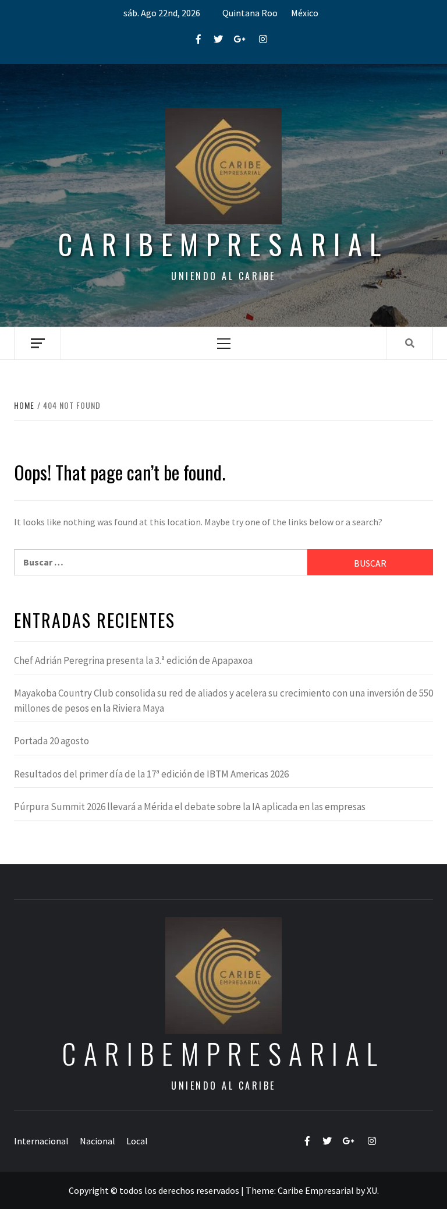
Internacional (41, 1141)
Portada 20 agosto (51, 740)
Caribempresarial (223, 243)
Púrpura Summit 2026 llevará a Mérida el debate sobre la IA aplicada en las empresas (190, 806)
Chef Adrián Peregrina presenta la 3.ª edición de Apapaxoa (133, 660)
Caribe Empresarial (316, 1190)
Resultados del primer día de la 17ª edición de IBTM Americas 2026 (151, 774)
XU (372, 1190)
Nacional (97, 1141)
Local (137, 1141)
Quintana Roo (250, 13)
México (304, 13)
